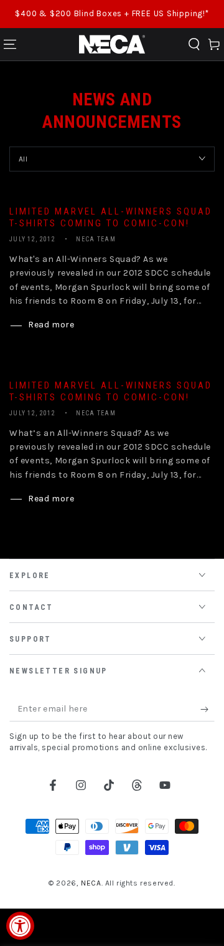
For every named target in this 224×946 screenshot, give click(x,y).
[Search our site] (194, 44)
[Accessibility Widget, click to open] (20, 926)
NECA (91, 883)
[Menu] (10, 44)
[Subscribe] (207, 709)
